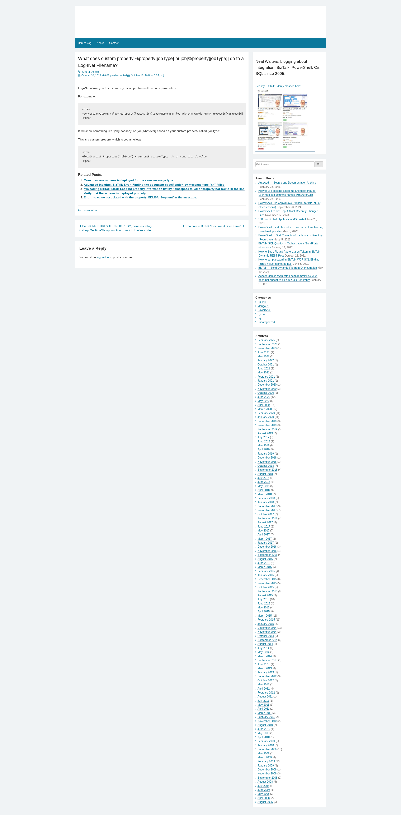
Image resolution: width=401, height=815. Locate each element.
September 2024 (267, 344)
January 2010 (266, 745)
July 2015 (263, 599)
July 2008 (263, 785)
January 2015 (266, 623)
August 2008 (265, 781)
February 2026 (266, 340)
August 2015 (265, 595)
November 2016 (267, 550)
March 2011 (265, 712)
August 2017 (265, 522)
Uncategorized (266, 322)
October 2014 (266, 635)
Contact (114, 43)
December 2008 (267, 769)
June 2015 (264, 603)
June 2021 (264, 368)
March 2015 (265, 615)
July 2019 (263, 437)
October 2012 (266, 680)
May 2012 (263, 684)
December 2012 (267, 676)
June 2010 (264, 729)
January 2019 (266, 453)
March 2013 (265, 668)
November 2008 (267, 773)
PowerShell (264, 310)
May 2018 (263, 486)
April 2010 (264, 737)
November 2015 (267, 583)
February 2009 (266, 761)
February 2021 (266, 376)
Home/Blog (84, 43)
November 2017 (267, 510)
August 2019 (265, 433)
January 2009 (266, 765)
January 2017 (266, 542)
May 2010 (263, 733)
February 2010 (266, 741)
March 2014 (265, 656)
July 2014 (263, 648)
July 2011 (263, 700)
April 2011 (263, 708)
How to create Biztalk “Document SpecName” (212, 226)
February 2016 (266, 571)
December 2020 (267, 384)
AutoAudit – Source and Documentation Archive (287, 182)
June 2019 (264, 441)
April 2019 (264, 449)
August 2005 (265, 802)
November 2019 (267, 425)
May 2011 (263, 704)
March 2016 (265, 566)
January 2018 (266, 502)
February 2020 (266, 413)
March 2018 (265, 494)
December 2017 (267, 506)
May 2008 (263, 793)
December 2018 (267, 457)
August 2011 (265, 696)
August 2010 (265, 725)
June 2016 (264, 563)
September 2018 (267, 469)
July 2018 (263, 477)
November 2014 (267, 631)
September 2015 (267, 591)
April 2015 (264, 611)
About (100, 43)
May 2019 (263, 445)
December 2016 (267, 546)
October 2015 (266, 587)
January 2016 (266, 575)
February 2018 (266, 498)
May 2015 (263, 607)
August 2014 (265, 643)
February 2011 (266, 716)
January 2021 (266, 380)
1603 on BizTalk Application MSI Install (282, 219)
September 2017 (267, 518)
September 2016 (267, 554)
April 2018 (264, 490)
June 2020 (264, 397)
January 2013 (266, 672)
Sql (259, 318)
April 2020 (264, 404)
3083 (84, 71)
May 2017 (263, 530)
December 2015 (267, 579)
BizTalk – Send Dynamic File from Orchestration (287, 267)
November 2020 (267, 388)
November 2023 (267, 348)
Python (262, 314)
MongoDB (263, 306)
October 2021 (266, 364)
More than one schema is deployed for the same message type (128, 180)
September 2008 (267, 777)
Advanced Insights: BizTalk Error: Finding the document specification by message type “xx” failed (154, 184)
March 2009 (265, 757)
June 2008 (264, 789)
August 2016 (265, 559)
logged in (103, 257)
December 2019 (267, 421)
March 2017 (265, 538)
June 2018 (264, 481)
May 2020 (263, 400)
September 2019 (267, 429)
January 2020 (266, 417)
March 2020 (265, 409)
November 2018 (267, 461)
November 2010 (267, 721)
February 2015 (266, 619)
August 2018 (265, 473)
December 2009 (267, 749)
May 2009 (263, 753)
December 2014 (267, 627)
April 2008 (264, 798)
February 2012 (266, 692)
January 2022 (266, 360)
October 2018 (266, 465)
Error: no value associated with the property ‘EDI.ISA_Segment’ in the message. (140, 197)
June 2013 (264, 664)
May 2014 (263, 652)
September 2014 (267, 639)
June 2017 (264, 526)
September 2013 (267, 660)
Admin (95, 71)
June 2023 (264, 352)
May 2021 (263, 372)
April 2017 (264, 534)
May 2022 (263, 356)
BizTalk (262, 302)
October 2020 (266, 392)
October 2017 (266, 514)
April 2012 (264, 688)
